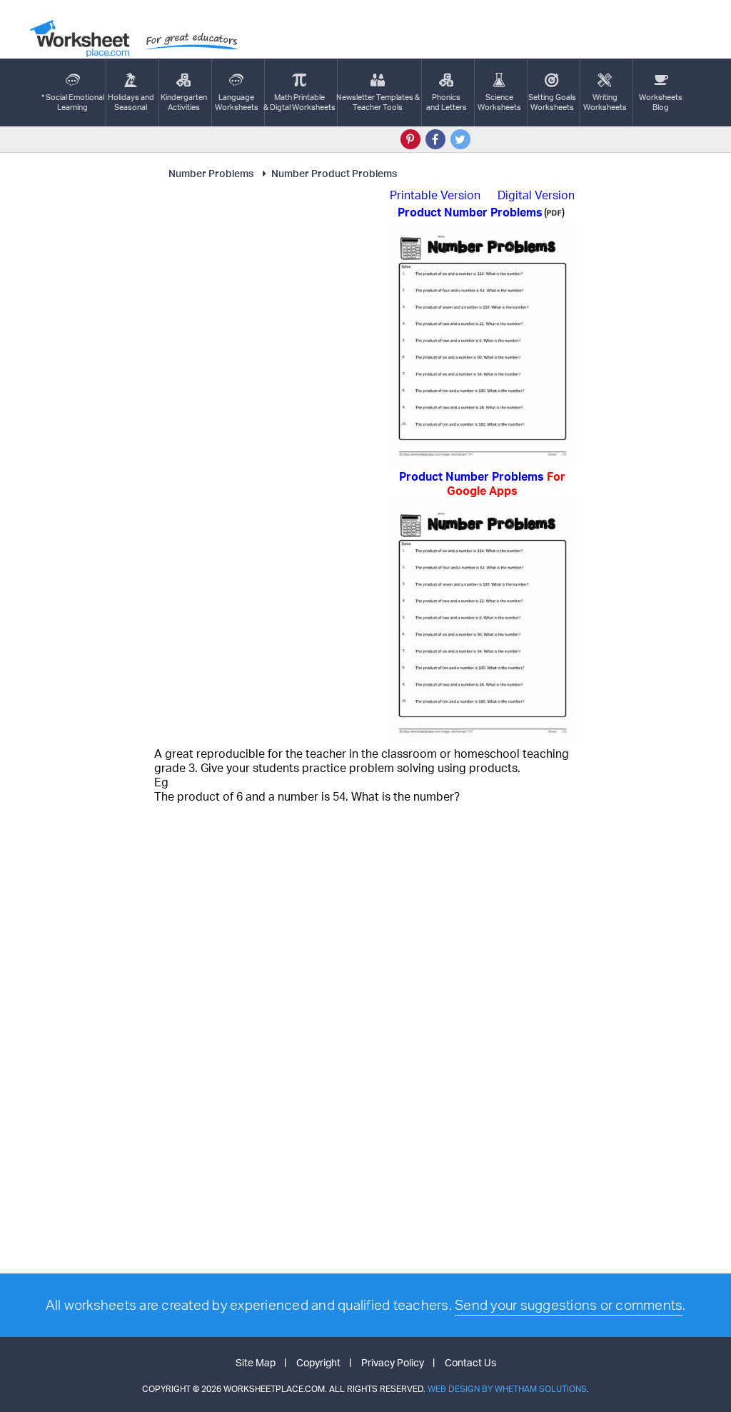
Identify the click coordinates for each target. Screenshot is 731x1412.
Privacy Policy (392, 1362)
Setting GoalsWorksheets (552, 102)
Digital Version (536, 195)
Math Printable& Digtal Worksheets (299, 102)
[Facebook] (435, 139)
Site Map (256, 1362)
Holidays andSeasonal (131, 102)
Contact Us (470, 1362)
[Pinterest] (410, 139)
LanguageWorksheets (236, 102)
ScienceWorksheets (499, 102)
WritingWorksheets (605, 102)
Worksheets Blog (660, 102)
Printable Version (435, 195)
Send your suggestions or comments (568, 1304)
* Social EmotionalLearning (72, 102)
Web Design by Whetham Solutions (507, 1388)
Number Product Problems (334, 173)
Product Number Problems (482, 483)
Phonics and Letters (446, 102)
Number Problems (210, 173)
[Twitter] (460, 139)
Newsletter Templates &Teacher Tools (378, 102)
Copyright (318, 1362)
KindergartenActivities (184, 102)
